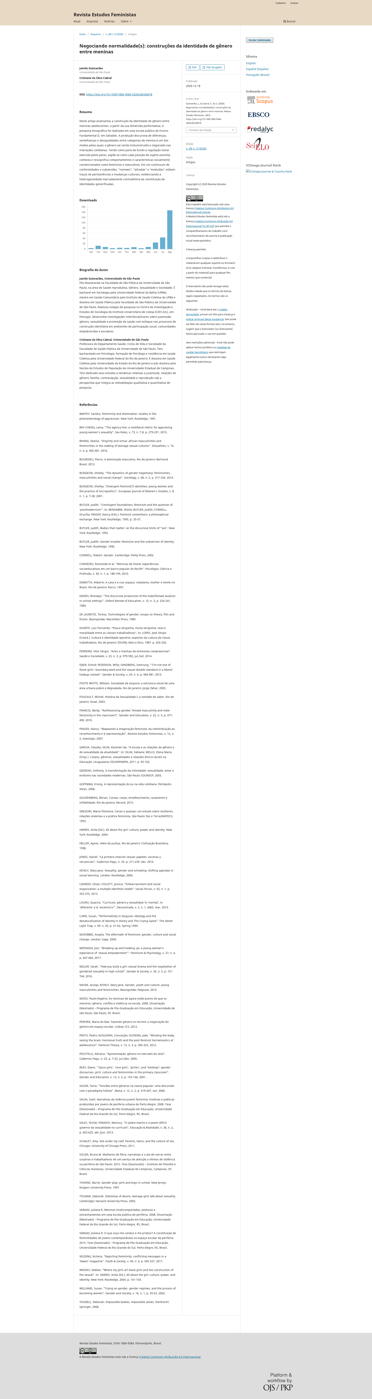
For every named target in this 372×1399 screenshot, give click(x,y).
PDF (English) (214, 67)
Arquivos (92, 21)
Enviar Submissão (260, 40)
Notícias (109, 21)
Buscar (291, 21)
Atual (77, 21)
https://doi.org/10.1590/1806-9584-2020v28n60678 (119, 94)
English (251, 63)
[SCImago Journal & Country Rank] (269, 171)
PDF (194, 67)
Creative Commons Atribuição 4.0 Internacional (170, 1357)
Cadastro (281, 3)
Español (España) (257, 69)
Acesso (294, 3)
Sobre (125, 21)
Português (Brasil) (258, 75)
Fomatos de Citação (200, 130)
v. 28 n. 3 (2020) (114, 34)
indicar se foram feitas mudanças (205, 319)
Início (82, 34)
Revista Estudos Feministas (105, 14)
